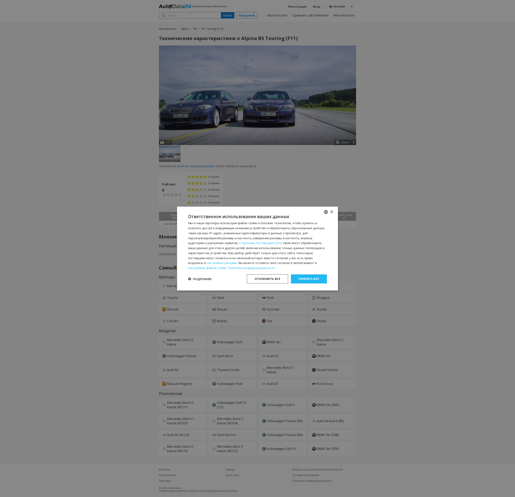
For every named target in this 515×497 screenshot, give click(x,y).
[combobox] (326, 212)
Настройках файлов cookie (207, 268)
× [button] (331, 211)
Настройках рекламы (222, 263)
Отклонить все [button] (267, 279)
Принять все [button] (309, 279)
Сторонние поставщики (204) (260, 243)
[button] (200, 279)
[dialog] (257, 249)
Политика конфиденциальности (251, 268)
